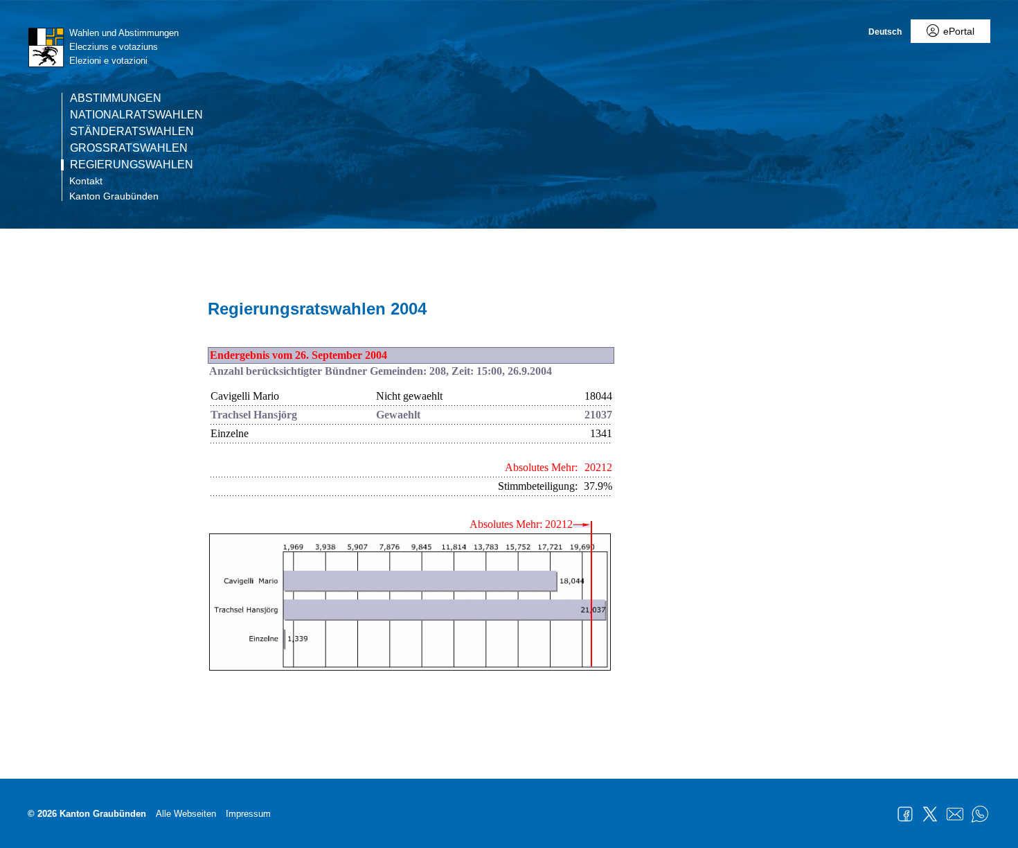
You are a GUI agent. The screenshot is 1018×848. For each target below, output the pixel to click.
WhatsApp (980, 814)
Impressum (248, 814)
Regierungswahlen (131, 164)
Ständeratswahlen (132, 131)
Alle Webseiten (186, 814)
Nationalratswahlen (136, 115)
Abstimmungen (115, 98)
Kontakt (85, 181)
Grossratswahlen (129, 148)
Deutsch (885, 32)
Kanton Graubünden (114, 196)
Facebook (905, 814)
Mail (955, 814)
